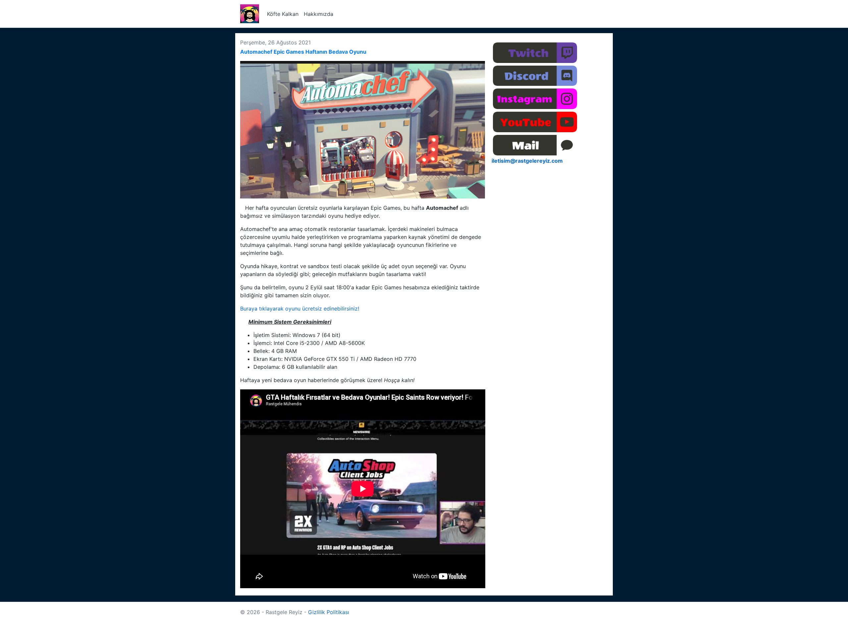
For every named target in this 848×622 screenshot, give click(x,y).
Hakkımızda (318, 14)
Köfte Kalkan (282, 14)
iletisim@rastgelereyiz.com (527, 160)
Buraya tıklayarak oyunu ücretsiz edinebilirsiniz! (299, 308)
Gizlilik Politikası (328, 612)
